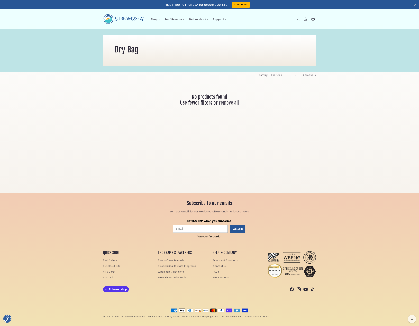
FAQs (216, 271)
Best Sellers (110, 260)
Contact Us (220, 266)
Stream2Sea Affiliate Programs (177, 266)
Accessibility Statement (257, 316)
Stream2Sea (118, 316)
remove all (229, 103)
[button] (298, 19)
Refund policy (155, 316)
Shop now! (240, 4)
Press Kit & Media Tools (172, 277)
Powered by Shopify (135, 316)
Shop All (108, 277)
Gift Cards (109, 271)
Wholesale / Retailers (171, 271)
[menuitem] (155, 19)
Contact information (231, 316)
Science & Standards (225, 260)
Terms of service (190, 316)
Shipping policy (210, 316)
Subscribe (238, 229)
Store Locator (221, 277)
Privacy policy (172, 316)
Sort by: (263, 75)
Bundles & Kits (111, 266)
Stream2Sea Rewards (171, 260)
